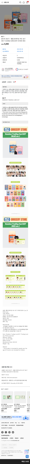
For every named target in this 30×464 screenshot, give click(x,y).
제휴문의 (16, 438)
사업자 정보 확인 (4, 438)
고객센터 (11, 438)
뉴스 (19, 422)
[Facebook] (2, 432)
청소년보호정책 (12, 425)
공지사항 (12, 422)
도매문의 (22, 438)
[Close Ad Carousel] (28, 450)
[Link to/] (24, 2)
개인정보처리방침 (19, 425)
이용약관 (23, 422)
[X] (6, 432)
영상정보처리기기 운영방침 (6, 428)
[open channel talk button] (27, 456)
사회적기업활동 (4, 425)
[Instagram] (9, 432)
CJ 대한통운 (4, 447)
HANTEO (4, 445)
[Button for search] (20, 2)
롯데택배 (11, 447)
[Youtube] (13, 432)
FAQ (16, 422)
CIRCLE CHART (12, 445)
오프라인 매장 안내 (5, 422)
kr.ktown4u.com (15, 440)
